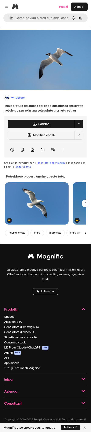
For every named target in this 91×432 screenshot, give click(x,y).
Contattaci (13, 403)
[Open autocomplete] (9, 18)
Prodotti (10, 309)
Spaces (9, 317)
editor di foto (23, 167)
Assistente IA (13, 322)
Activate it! (70, 427)
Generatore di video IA (19, 332)
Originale (28, 36)
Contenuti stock (15, 342)
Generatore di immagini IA (21, 327)
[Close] (84, 427)
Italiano (45, 291)
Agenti (12, 353)
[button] (45, 291)
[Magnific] (45, 257)
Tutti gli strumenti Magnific (22, 368)
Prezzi (63, 7)
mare (37, 232)
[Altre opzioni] (63, 150)
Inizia (8, 379)
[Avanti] (85, 203)
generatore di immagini (51, 163)
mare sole (55, 232)
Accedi (79, 7)
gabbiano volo (17, 232)
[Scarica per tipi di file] (79, 124)
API (6, 358)
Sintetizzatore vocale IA (20, 337)
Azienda (10, 391)
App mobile (11, 363)
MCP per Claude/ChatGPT (26, 347)
